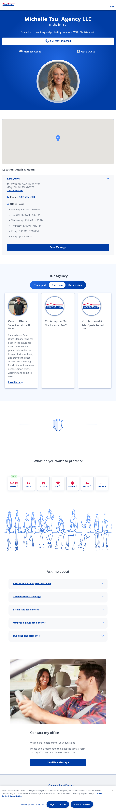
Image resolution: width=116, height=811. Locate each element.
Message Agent (32, 51)
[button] (58, 138)
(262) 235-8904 (27, 197)
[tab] (40, 285)
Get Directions (15, 190)
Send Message (58, 247)
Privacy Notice (15, 796)
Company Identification (61, 785)
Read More (14, 382)
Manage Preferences (32, 804)
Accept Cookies (81, 804)
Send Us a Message (58, 762)
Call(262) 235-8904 (60, 41)
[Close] (113, 790)
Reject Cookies (58, 804)
